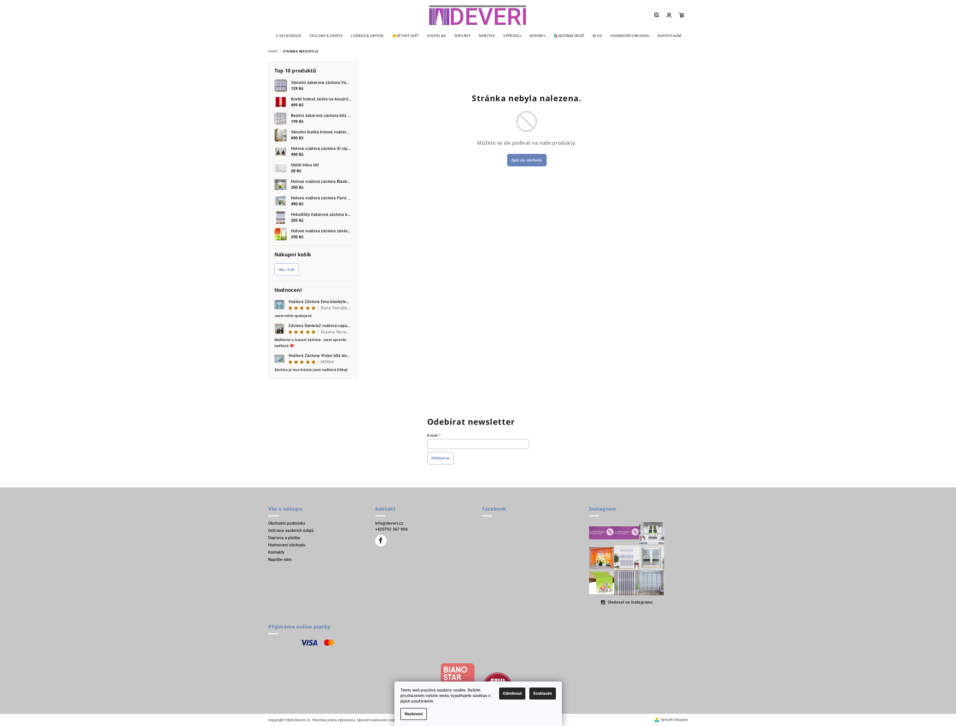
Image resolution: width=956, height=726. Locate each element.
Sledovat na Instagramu (630, 602)
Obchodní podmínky (286, 523)
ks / (287, 270)
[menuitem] (288, 35)
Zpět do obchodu (526, 160)
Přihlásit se (440, 458)
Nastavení (414, 714)
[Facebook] (381, 540)
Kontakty (276, 552)
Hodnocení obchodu (287, 545)
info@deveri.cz (389, 523)
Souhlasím (542, 693)
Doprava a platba (284, 537)
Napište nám (280, 559)
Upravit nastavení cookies (379, 720)
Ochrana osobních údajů (291, 530)
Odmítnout (512, 693)
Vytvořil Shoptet (674, 720)
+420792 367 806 (391, 529)
